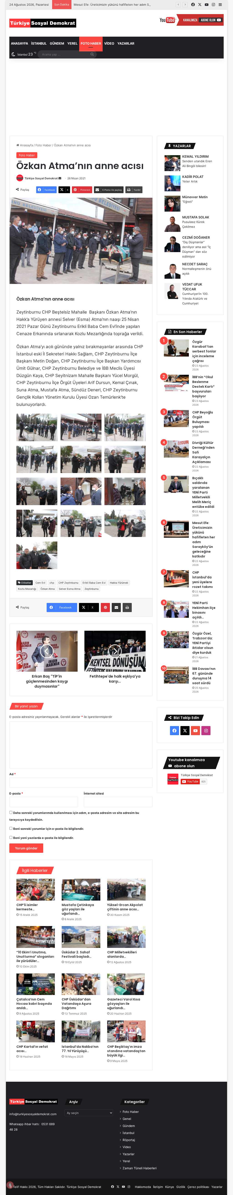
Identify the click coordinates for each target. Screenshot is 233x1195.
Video (109, 43)
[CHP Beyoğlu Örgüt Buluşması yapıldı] (176, 418)
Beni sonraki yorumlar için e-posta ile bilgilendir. (48, 828)
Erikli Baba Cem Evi (94, 582)
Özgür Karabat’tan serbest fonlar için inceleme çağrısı (204, 351)
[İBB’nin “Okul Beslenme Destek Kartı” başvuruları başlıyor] (176, 383)
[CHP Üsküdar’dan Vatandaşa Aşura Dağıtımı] (81, 984)
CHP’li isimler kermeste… (27, 907)
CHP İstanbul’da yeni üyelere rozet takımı (202, 579)
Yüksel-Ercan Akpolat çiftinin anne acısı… (125, 907)
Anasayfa (19, 43)
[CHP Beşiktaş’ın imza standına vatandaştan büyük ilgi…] (126, 1031)
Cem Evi (40, 582)
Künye (169, 1187)
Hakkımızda (143, 1187)
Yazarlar (125, 43)
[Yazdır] (127, 607)
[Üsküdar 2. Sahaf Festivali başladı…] (81, 937)
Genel (127, 1119)
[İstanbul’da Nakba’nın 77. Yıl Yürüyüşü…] (81, 1031)
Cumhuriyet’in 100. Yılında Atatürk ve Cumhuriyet (195, 298)
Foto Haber (91, 43)
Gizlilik (180, 1187)
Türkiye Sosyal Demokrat (41, 178)
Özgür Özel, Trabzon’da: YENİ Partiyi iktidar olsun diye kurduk (202, 643)
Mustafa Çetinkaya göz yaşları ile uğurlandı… (78, 909)
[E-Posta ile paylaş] (116, 607)
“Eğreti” (187, 201)
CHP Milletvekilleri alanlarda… (122, 954)
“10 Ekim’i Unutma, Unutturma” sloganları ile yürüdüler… (35, 956)
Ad (12, 774)
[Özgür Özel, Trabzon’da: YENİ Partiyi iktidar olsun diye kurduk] (176, 639)
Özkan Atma (48, 588)
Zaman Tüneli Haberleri (140, 1168)
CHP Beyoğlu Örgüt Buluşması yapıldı (202, 419)
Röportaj (129, 1140)
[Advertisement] (116, 97)
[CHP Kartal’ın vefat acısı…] (35, 1031)
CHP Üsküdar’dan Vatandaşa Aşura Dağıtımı (76, 1003)
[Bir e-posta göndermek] (59, 178)
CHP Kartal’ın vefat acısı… (32, 1048)
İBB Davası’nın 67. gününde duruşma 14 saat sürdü (203, 675)
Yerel (72, 43)
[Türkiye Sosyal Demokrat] (42, 23)
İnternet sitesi (94, 793)
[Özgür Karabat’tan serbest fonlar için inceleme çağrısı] (176, 348)
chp (52, 582)
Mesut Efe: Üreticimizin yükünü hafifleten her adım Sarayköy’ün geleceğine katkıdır (132, 4)
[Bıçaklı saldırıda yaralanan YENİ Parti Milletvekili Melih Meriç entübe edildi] (176, 484)
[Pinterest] (105, 607)
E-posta (16, 793)
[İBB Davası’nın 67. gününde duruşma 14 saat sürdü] (176, 675)
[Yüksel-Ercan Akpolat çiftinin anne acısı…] (126, 890)
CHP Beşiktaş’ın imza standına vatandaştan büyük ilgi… (126, 1051)
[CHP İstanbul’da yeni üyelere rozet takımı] (176, 578)
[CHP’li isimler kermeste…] (35, 890)
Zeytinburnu (92, 588)
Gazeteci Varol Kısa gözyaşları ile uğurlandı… (123, 1003)
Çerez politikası (198, 1187)
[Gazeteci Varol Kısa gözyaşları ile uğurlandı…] (126, 984)
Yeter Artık (190, 181)
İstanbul (39, 43)
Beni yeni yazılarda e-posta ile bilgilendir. (43, 838)
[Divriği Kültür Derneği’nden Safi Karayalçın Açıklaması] (176, 449)
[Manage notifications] (10, 1185)
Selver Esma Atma (69, 588)
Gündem (57, 43)
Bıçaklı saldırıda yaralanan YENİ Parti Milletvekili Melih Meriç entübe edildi (203, 492)
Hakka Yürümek (119, 582)
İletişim (158, 1187)
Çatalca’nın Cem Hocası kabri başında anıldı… (34, 1003)
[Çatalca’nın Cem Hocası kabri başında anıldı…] (35, 984)
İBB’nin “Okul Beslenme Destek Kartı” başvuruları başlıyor (203, 386)
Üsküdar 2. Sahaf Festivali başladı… (76, 954)
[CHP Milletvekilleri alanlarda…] (126, 937)
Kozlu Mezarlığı (27, 588)
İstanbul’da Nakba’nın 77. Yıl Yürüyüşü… (80, 1048)
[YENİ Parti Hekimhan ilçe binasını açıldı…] (176, 609)
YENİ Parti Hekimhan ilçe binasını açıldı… (203, 610)
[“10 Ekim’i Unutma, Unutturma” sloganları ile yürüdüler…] (35, 937)
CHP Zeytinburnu (68, 582)
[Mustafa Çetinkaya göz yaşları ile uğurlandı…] (81, 890)
